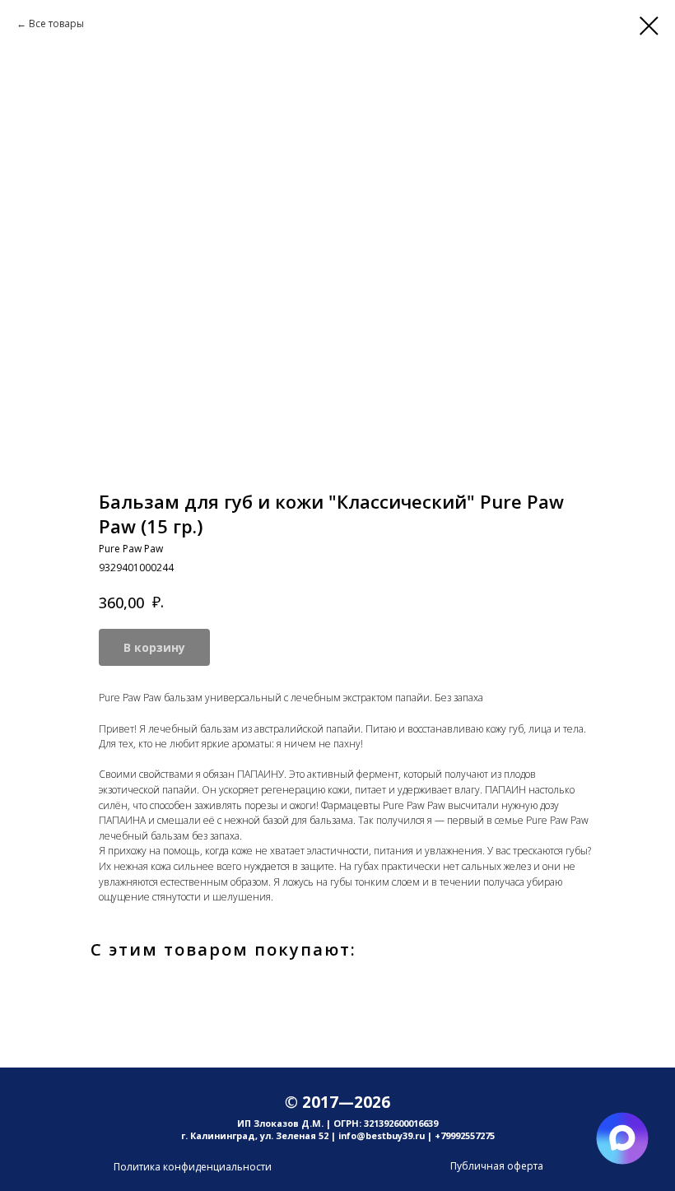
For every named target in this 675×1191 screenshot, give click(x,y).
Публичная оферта (496, 1166)
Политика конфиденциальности (193, 1167)
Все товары (56, 23)
